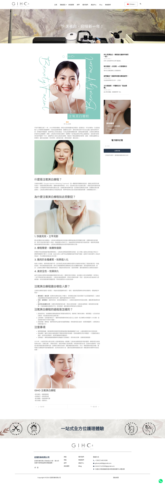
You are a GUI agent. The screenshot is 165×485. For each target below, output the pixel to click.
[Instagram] (37, 467)
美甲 (78, 5)
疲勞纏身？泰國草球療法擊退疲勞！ (116, 76)
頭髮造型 (62, 5)
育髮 (65, 460)
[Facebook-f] (35, 467)
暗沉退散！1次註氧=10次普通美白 (115, 66)
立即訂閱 (117, 151)
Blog (100, 5)
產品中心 (93, 5)
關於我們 (85, 5)
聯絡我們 (108, 5)
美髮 (65, 457)
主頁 (55, 5)
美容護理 (71, 5)
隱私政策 (116, 478)
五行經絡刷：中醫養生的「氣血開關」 (115, 87)
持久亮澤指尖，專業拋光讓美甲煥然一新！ (116, 56)
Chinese (131, 4)
